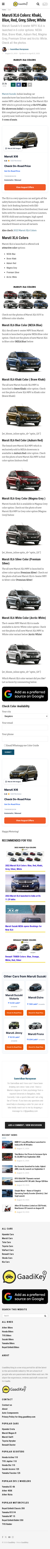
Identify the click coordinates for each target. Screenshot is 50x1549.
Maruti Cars (7, 1238)
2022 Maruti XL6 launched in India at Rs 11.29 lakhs (23, 898)
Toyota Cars (7, 1246)
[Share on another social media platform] (29, 85)
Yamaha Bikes (8, 1343)
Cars (9, 10)
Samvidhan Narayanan (19, 49)
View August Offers (25, 187)
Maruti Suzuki (9, 94)
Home (4, 10)
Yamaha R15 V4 (9, 1512)
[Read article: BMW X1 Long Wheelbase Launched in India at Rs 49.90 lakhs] (7, 1145)
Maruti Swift (7, 1437)
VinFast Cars (8, 1250)
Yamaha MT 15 (8, 1516)
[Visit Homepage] (20, 4)
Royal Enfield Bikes (10, 1347)
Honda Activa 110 (10, 1457)
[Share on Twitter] (24, 85)
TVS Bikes (6, 1335)
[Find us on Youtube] (9, 1537)
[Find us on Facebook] (2, 1537)
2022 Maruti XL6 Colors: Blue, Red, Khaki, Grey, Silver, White (24, 867)
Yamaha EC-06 (8, 1486)
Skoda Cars (7, 1258)
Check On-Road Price (14, 1013)
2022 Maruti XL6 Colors (25, 230)
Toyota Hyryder (9, 1441)
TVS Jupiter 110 (9, 1461)
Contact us (7, 1405)
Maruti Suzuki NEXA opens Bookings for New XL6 (23, 928)
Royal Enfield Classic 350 (13, 1508)
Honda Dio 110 (8, 1465)
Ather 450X (7, 1490)
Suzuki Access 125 (10, 1469)
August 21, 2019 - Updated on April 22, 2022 (22, 53)
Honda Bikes (7, 1331)
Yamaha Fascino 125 (11, 1473)
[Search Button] (38, 4)
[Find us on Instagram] (13, 1537)
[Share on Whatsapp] (13, 85)
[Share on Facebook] (18, 85)
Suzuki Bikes (8, 1339)
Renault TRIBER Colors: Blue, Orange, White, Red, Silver (22, 958)
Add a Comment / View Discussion (25, 1125)
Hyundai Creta (8, 1429)
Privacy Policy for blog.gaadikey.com (18, 1417)
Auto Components (10, 1413)
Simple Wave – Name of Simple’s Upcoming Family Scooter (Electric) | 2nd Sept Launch (31, 1193)
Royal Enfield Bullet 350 (12, 1520)
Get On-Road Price (12, 171)
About (4, 1409)
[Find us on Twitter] (6, 1537)
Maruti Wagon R (9, 1433)
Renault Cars (8, 1254)
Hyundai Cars (8, 1234)
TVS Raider (7, 1524)
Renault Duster (9, 1445)
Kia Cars (6, 1262)
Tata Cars (6, 1242)
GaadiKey (11, 1542)
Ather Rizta (7, 1494)
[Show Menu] (3, 4)
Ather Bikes (7, 1327)
